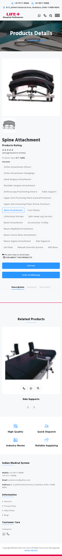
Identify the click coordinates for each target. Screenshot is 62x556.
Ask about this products (19, 257)
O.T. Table (20, 157)
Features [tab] (32, 287)
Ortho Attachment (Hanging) (19, 173)
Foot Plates (34, 210)
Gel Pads (8, 247)
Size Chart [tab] (44, 287)
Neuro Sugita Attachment (17, 241)
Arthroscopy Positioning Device (20, 191)
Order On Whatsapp (31, 275)
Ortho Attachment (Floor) (17, 166)
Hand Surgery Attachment (17, 179)
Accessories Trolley (38, 222)
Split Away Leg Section (40, 216)
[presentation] (28, 407)
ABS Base (53, 247)
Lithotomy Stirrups (14, 216)
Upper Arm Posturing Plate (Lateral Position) (27, 197)
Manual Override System (30, 247)
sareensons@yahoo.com (19, 480)
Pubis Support (49, 191)
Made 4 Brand (31, 550)
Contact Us (7, 529)
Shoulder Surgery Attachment (19, 185)
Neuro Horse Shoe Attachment (20, 234)
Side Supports (43, 241)
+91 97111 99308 (22, 3)
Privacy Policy (10, 506)
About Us (8, 501)
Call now (31, 265)
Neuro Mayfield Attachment (18, 228)
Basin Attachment (13, 222)
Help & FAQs (9, 510)
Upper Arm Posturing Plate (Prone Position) (27, 203)
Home (20, 40)
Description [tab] (18, 287)
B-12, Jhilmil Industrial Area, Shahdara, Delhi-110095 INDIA (32, 7)
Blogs (6, 515)
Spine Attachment (13, 210)
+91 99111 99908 (42, 3)
